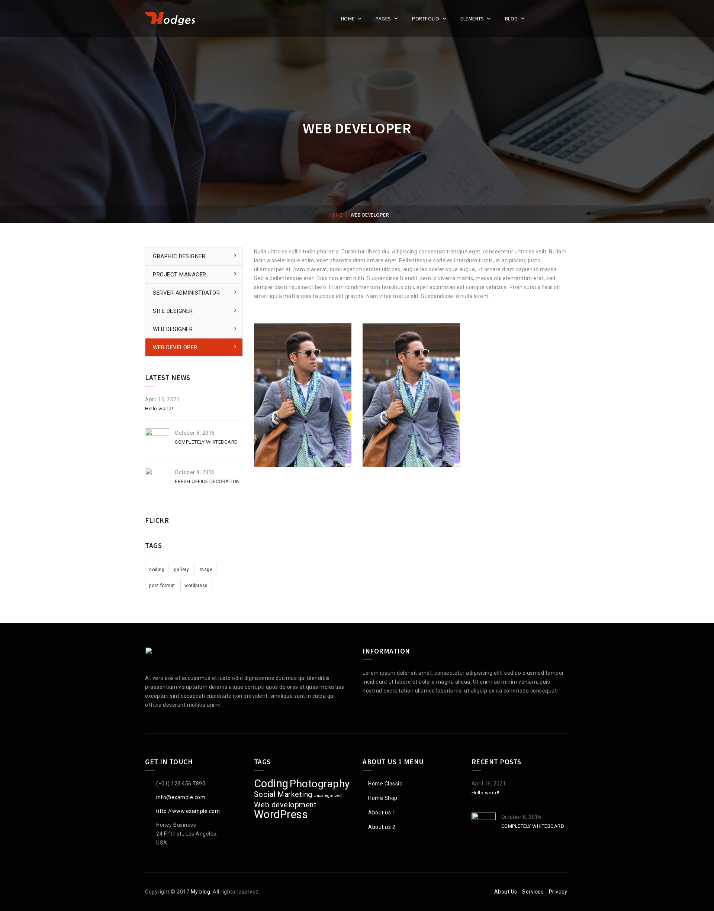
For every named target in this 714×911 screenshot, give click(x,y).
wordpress (196, 585)
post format (162, 585)
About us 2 (381, 827)
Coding (271, 783)
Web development (285, 804)
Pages (383, 18)
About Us (505, 892)
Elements (472, 18)
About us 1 (381, 813)
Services (533, 892)
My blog (200, 892)
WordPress (281, 814)
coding (156, 569)
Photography (320, 784)
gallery (181, 569)
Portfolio (426, 18)
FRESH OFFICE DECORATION (207, 481)
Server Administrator (186, 292)
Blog (511, 18)
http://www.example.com (188, 811)
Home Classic (385, 784)
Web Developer (175, 347)
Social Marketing (283, 794)
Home (348, 18)
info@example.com (180, 797)
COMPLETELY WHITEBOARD (206, 442)
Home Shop (383, 798)
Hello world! (159, 408)
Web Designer (173, 329)
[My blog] (170, 18)
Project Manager (179, 274)
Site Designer (173, 311)
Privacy (558, 892)
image (206, 569)
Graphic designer (179, 256)
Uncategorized (327, 795)
